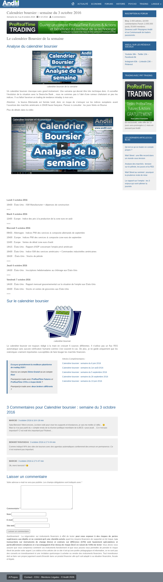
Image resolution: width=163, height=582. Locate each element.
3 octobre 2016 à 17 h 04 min (43, 442)
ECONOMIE (96, 4)
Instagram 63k (131, 61)
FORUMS (109, 4)
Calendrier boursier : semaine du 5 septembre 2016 (84, 372)
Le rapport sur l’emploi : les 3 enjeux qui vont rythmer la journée (137, 184)
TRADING (144, 4)
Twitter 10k (142, 54)
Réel (13, 375)
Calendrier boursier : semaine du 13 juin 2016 (82, 381)
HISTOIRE (120, 4)
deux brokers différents (42, 386)
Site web (10, 526)
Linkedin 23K (145, 61)
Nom (9, 514)
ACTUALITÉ (83, 4)
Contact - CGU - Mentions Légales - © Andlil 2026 (49, 577)
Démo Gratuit (34, 372)
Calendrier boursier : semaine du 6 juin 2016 (81, 363)
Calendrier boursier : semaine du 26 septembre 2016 (85, 377)
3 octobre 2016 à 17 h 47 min (31, 461)
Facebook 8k (130, 57)
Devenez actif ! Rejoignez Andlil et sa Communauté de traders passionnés (138, 32)
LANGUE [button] (155, 4)
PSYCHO (132, 4)
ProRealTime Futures (41, 379)
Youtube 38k (130, 54)
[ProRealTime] (62, 27)
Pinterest (129, 64)
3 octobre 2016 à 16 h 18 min (31, 420)
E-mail (9, 520)
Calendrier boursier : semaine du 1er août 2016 (82, 368)
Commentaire (13, 508)
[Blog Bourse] (10, 4)
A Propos (13, 577)
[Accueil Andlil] (73, 4)
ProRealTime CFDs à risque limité (26, 382)
